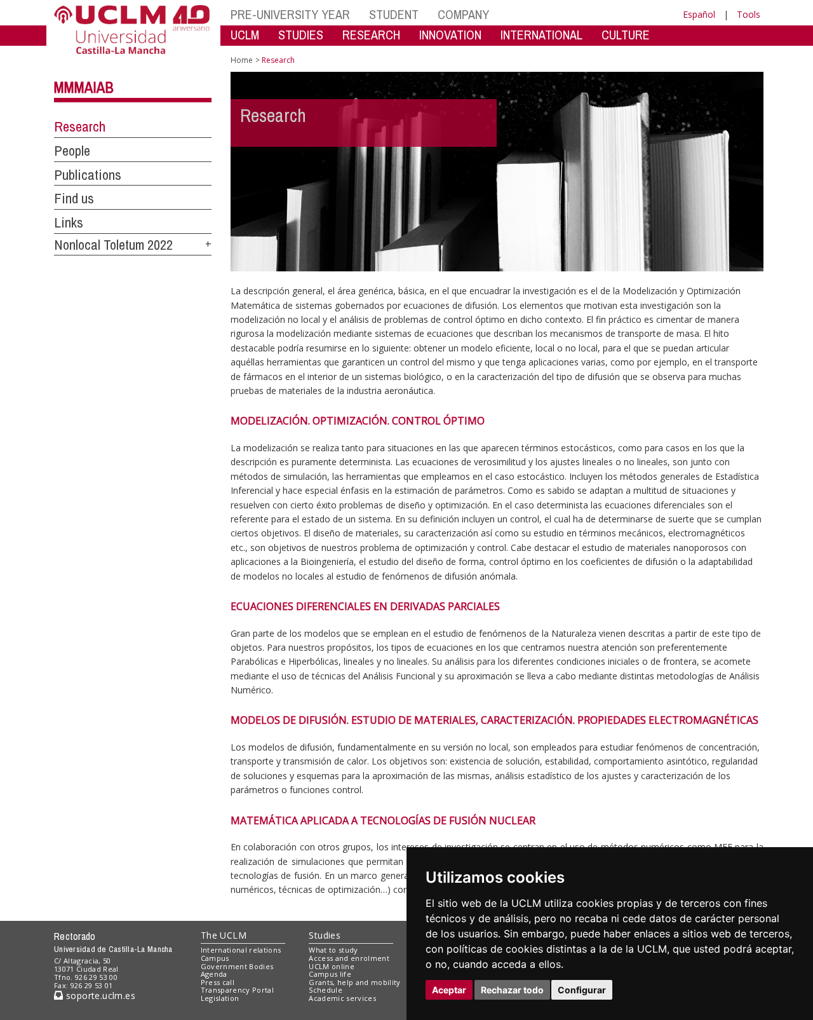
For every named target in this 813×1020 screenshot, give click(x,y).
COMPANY (463, 14)
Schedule (325, 990)
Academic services (342, 998)
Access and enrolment (349, 958)
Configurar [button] (582, 989)
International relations (241, 950)
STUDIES (300, 34)
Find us (74, 198)
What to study (333, 950)
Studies (324, 935)
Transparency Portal (237, 990)
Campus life (330, 974)
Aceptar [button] (449, 989)
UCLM (245, 34)
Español (699, 14)
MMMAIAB (84, 87)
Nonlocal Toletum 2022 (113, 244)
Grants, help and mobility (354, 982)
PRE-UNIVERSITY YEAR (290, 14)
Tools (748, 14)
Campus (215, 958)
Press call (217, 982)
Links (68, 222)
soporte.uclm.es (99, 995)
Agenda (214, 974)
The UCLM (223, 935)
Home (242, 60)
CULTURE (625, 34)
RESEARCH (371, 34)
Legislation (220, 998)
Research (79, 126)
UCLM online (331, 966)
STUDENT (394, 14)
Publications (87, 174)
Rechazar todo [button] (512, 989)
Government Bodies (237, 966)
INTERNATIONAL (541, 34)
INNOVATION (450, 34)
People (72, 150)
